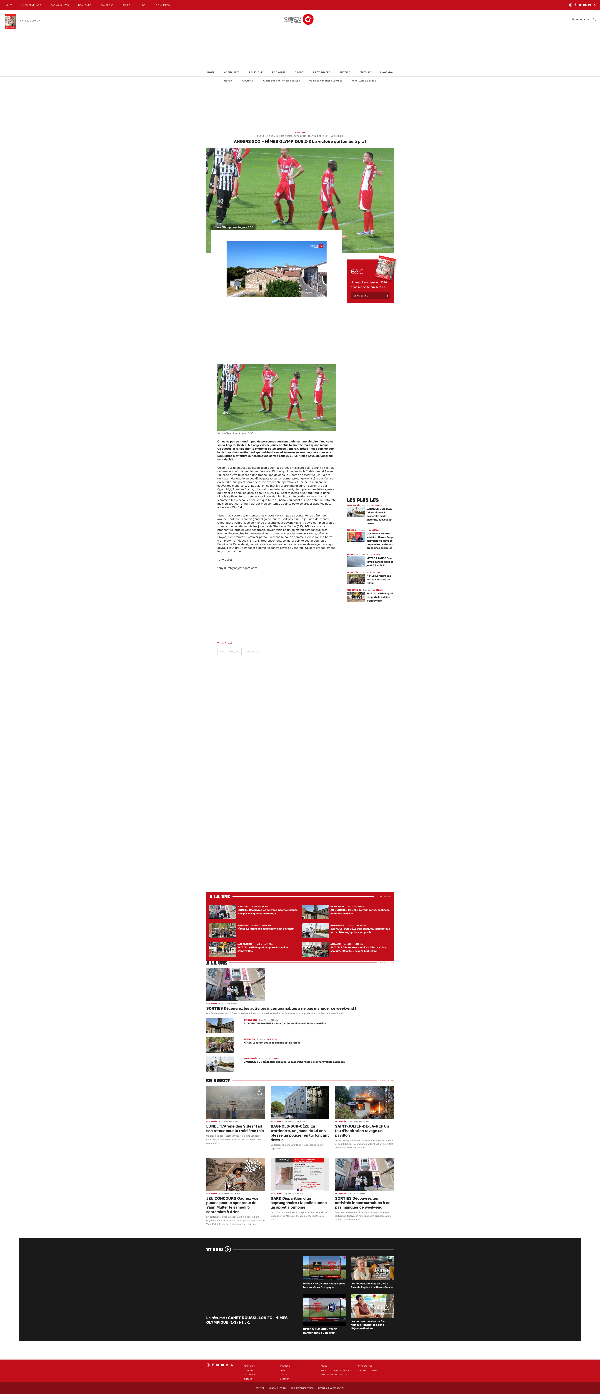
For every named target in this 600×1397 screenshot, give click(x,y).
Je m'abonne (361, 296)
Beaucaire (84, 5)
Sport (299, 72)
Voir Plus (381, 896)
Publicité (247, 81)
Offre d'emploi (365, 1366)
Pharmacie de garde (364, 81)
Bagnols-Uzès (59, 5)
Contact (260, 1388)
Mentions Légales (277, 1388)
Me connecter (582, 19)
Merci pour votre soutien (331, 1388)
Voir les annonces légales (325, 81)
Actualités (232, 72)
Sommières (163, 5)
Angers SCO (253, 652)
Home (211, 72)
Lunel (143, 5)
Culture (365, 72)
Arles (126, 5)
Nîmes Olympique (229, 652)
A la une (300, 132)
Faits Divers (321, 72)
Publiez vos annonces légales (281, 81)
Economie (279, 72)
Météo (228, 81)
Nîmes (9, 5)
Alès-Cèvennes (31, 5)
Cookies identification (302, 1388)
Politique (256, 72)
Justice (345, 72)
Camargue (107, 5)
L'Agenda (386, 72)
